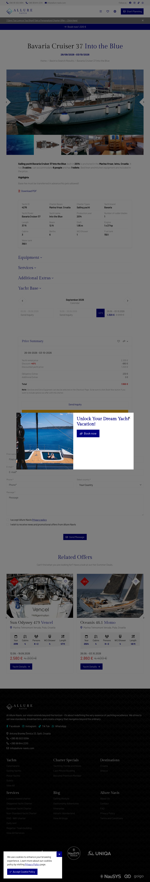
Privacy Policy (32, 864)
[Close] (128, 417)
